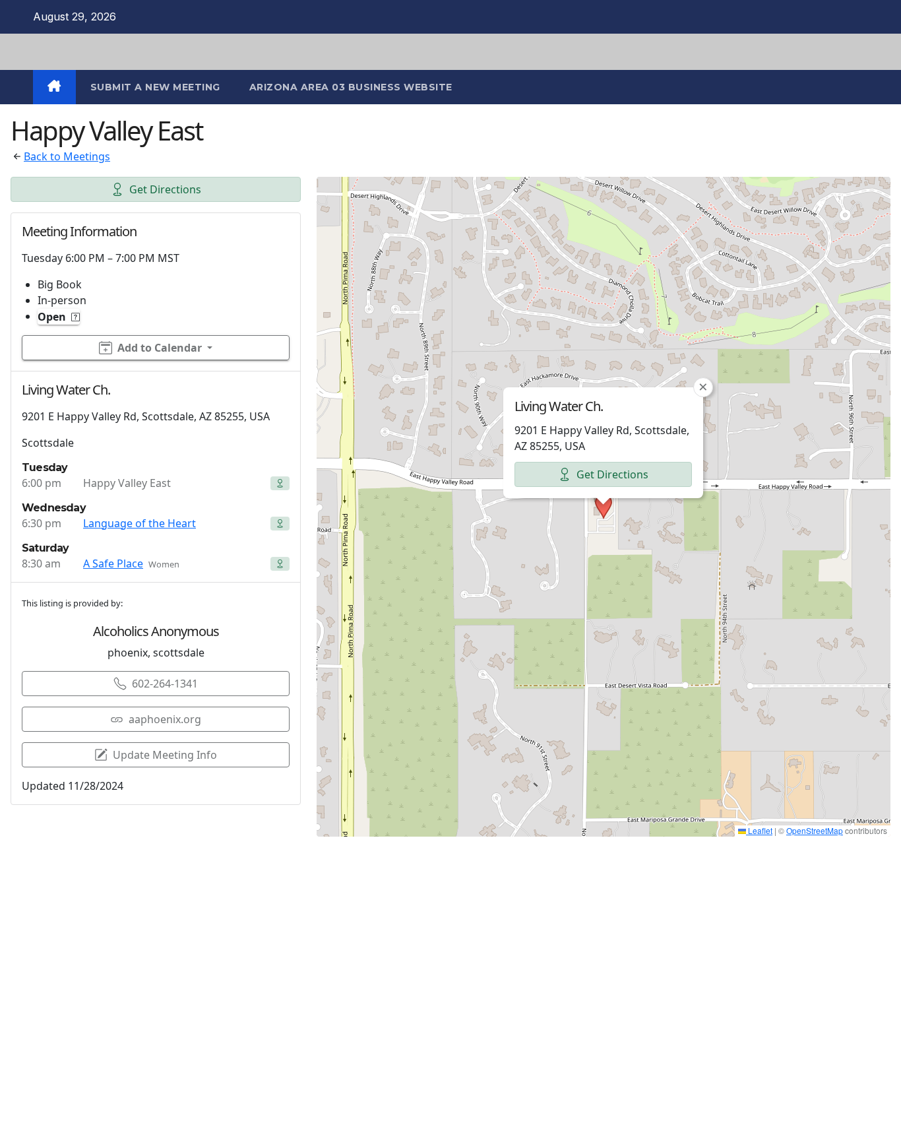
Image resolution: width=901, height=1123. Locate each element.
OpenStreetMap (814, 830)
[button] (603, 506)
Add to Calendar (159, 347)
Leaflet (759, 830)
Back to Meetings (67, 156)
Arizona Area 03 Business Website (350, 87)
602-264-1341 (165, 683)
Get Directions (165, 189)
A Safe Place (113, 563)
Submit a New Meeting (155, 87)
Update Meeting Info (165, 755)
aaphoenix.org (165, 719)
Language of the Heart (139, 523)
